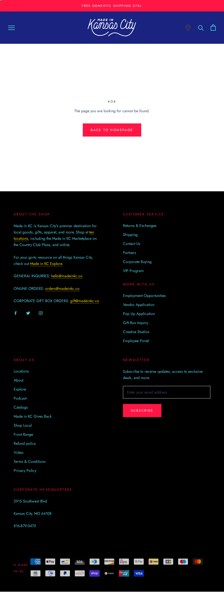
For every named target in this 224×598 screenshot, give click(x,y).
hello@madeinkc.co (66, 276)
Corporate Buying (137, 261)
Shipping (130, 234)
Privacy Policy (25, 470)
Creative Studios (136, 331)
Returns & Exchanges (140, 225)
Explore (20, 389)
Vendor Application (138, 304)
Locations (21, 371)
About (18, 380)
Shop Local (23, 425)
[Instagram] (41, 313)
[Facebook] (15, 313)
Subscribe (142, 410)
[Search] (201, 27)
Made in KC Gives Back (33, 416)
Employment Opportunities (144, 295)
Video (18, 452)
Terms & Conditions (30, 461)
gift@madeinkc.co (84, 301)
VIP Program (133, 270)
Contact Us (131, 243)
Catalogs (21, 407)
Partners (129, 252)
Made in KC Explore (46, 263)
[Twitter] (28, 313)
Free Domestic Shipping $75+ (112, 6)
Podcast (20, 398)
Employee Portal (136, 340)
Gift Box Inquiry (135, 322)
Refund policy (25, 443)
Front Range (23, 434)
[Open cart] (213, 27)
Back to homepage (112, 130)
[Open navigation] (11, 27)
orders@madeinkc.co (62, 288)
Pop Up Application (139, 313)
